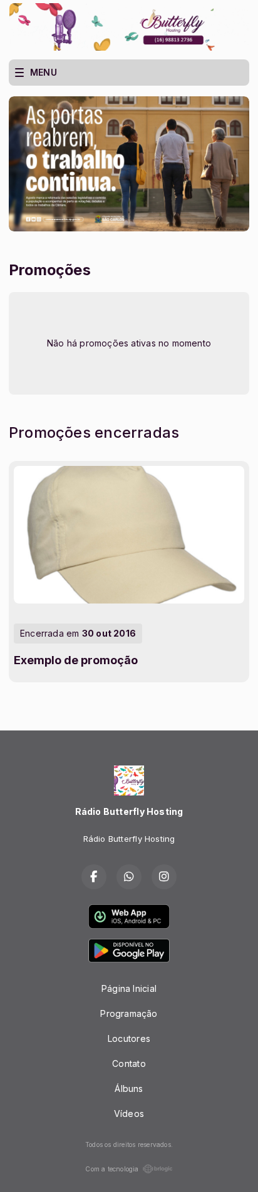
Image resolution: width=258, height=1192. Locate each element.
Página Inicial (129, 988)
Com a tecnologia (111, 1169)
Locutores (129, 1038)
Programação (128, 1013)
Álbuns (129, 1088)
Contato (128, 1063)
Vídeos (129, 1113)
